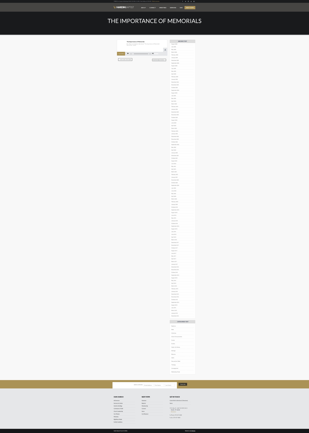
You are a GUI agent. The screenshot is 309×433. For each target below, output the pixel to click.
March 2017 (174, 261)
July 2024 (173, 95)
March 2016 (174, 286)
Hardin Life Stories (175, 347)
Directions (173, 412)
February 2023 (174, 131)
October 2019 (174, 207)
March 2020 (174, 199)
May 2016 (173, 280)
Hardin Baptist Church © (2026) (120, 430)
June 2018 (173, 234)
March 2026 (174, 52)
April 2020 (173, 196)
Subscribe (182, 384)
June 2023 (173, 123)
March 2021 (174, 171)
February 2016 (174, 288)
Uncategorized (174, 368)
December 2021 (175, 155)
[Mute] (153, 53)
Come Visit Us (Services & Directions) (179, 400)
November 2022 (175, 139)
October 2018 (174, 223)
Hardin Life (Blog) (118, 406)
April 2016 (173, 283)
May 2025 (173, 71)
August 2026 (174, 44)
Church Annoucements (176, 336)
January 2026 (174, 57)
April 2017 (173, 258)
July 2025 (173, 68)
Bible (172, 329)
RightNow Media (118, 419)
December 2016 (175, 267)
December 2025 (175, 60)
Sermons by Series (118, 403)
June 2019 (173, 215)
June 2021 (173, 163)
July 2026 (173, 46)
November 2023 (175, 114)
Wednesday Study (175, 372)
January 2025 (174, 79)
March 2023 (174, 128)
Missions (173, 354)
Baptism (144, 403)
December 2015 (175, 294)
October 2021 (174, 158)
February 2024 (174, 106)
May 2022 (173, 147)
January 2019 (174, 220)
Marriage (173, 350)
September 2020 (175, 185)
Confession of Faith (118, 408)
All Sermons (117, 400)
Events (173, 340)
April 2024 (173, 101)
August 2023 (174, 120)
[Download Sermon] (165, 50)
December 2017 (175, 242)
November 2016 (175, 269)
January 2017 (174, 264)
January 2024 (174, 109)
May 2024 (173, 98)
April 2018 (173, 237)
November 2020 (175, 180)
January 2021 (174, 177)
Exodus (173, 343)
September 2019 (175, 210)
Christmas (173, 333)
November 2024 (175, 85)
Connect (152, 7)
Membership (145, 406)
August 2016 (174, 278)
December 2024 (175, 82)
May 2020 (173, 193)
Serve (143, 411)
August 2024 (174, 93)
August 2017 (174, 250)
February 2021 (174, 174)
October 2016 (174, 272)
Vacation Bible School (159, 60)
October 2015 (174, 299)
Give (181, 7)
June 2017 (173, 253)
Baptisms (173, 326)
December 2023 (175, 112)
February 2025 (174, 76)
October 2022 (174, 142)
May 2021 (173, 166)
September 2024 (175, 90)
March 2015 (174, 310)
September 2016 (175, 275)
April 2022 (173, 150)
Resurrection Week (175, 361)
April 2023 (173, 125)
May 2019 (173, 218)
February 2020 (174, 201)
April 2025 (173, 74)
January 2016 (174, 291)
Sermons (173, 7)
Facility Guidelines (118, 422)
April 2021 (173, 169)
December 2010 (175, 316)
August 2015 (174, 305)
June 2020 (173, 191)
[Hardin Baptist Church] (124, 6)
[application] (143, 53)
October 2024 (174, 87)
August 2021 (174, 161)
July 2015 (173, 307)
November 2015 (175, 297)
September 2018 (175, 226)
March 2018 (174, 239)
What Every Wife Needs (125, 59)
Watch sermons (155, 1)
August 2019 (174, 212)
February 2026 (174, 55)
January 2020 (174, 204)
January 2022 (174, 152)
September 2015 (175, 302)
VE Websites (192, 430)
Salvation (144, 400)
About (143, 7)
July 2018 (173, 231)
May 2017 (173, 256)
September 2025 (175, 63)
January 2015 (174, 313)
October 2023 (174, 117)
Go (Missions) (145, 414)
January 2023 (174, 133)
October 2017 (174, 248)
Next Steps (190, 7)
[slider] (156, 53)
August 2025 (174, 65)
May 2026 (173, 49)
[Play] (128, 53)
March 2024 (174, 104)
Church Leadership (118, 411)
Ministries (162, 7)
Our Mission (117, 414)
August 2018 (174, 229)
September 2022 (175, 144)
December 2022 (175, 136)
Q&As (172, 358)
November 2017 (175, 245)
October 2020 (174, 182)
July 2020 (173, 188)
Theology (173, 365)
